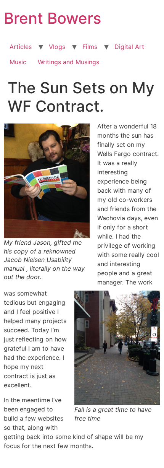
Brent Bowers (52, 18)
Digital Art (129, 46)
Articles (21, 46)
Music (18, 62)
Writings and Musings (68, 62)
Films (89, 46)
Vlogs (57, 46)
